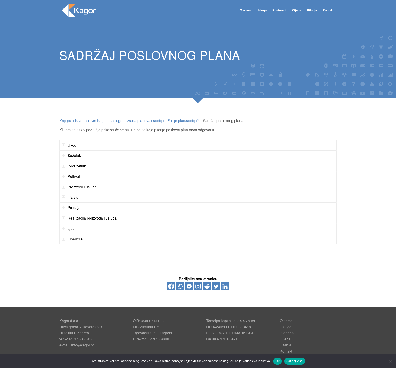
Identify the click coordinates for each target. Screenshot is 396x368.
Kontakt (286, 351)
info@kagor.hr (82, 345)
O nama (286, 320)
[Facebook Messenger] (189, 286)
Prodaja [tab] (74, 207)
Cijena (285, 339)
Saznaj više (294, 361)
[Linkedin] (225, 286)
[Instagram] (198, 286)
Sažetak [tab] (74, 155)
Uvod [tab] (72, 145)
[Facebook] (171, 286)
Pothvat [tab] (74, 176)
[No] (390, 361)
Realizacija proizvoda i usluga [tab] (92, 218)
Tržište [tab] (73, 197)
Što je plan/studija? (183, 120)
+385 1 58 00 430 (79, 339)
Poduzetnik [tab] (77, 166)
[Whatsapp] (180, 286)
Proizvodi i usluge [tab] (82, 187)
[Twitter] (216, 286)
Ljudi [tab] (72, 228)
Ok (277, 361)
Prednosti (287, 332)
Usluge (116, 120)
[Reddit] (207, 286)
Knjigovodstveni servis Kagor (83, 120)
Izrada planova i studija (145, 120)
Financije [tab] (75, 239)
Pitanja (285, 345)
